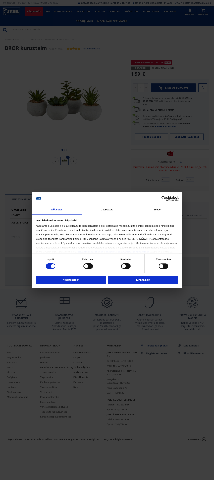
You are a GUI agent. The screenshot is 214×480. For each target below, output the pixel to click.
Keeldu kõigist (71, 279)
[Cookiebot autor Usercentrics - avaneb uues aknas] (164, 198)
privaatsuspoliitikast (90, 252)
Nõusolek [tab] (57, 209)
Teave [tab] (157, 209)
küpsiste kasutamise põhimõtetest (127, 252)
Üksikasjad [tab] (107, 209)
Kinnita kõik (143, 279)
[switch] (88, 266)
